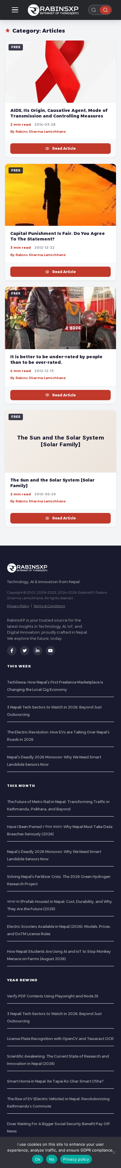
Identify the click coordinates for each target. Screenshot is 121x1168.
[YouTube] (50, 650)
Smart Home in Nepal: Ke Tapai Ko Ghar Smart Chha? (55, 1081)
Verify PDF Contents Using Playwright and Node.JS (52, 996)
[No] (114, 1152)
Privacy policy (76, 1159)
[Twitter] (24, 650)
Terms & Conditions (49, 606)
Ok (37, 1159)
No (52, 1159)
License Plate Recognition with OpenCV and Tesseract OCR (60, 1038)
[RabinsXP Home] (54, 10)
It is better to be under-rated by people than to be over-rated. (56, 359)
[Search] (105, 10)
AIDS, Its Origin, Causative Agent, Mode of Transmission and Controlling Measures (58, 113)
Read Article (64, 148)
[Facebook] (11, 650)
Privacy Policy (18, 606)
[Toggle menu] (15, 10)
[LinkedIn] (37, 650)
